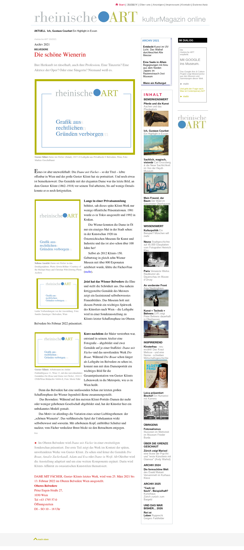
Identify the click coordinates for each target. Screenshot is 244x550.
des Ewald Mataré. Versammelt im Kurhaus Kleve (157, 473)
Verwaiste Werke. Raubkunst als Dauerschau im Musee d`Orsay (157, 275)
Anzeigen (158, 4)
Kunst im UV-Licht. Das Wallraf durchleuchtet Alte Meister (156, 51)
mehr (88, 271)
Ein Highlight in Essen (72, 30)
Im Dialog (186, 40)
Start (121, 4)
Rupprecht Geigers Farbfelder (154, 515)
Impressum (173, 4)
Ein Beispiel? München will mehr (156, 233)
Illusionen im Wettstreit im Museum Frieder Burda (156, 433)
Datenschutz (200, 4)
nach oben (43, 539)
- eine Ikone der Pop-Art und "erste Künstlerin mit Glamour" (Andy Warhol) (157, 455)
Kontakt (186, 4)
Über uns (145, 4)
